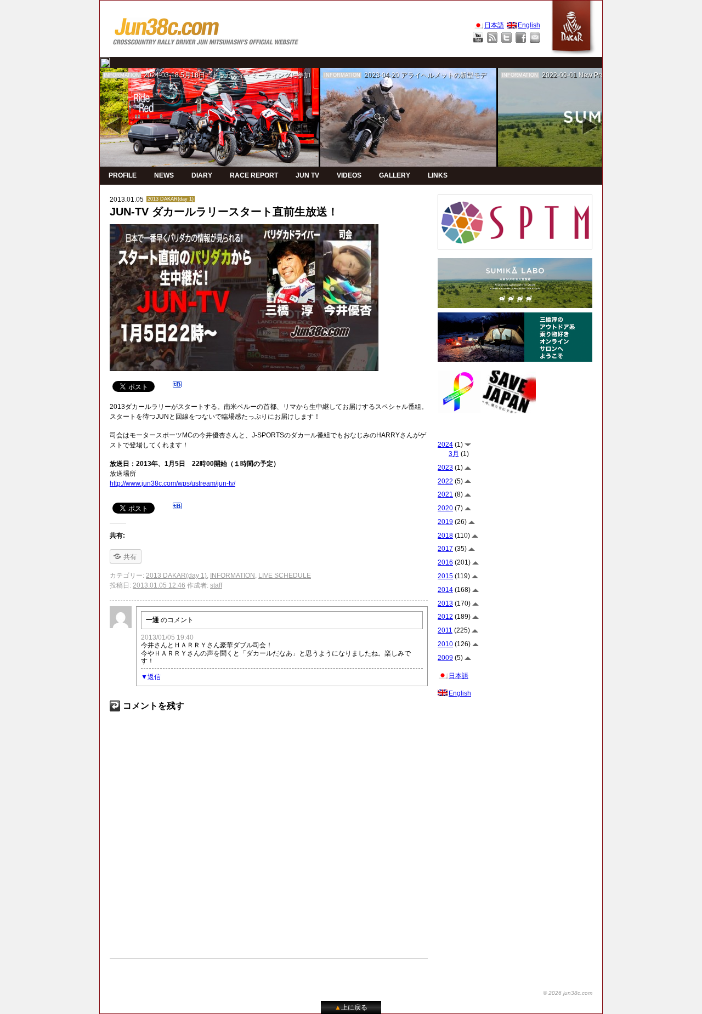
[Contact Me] (535, 37)
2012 (445, 616)
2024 (445, 444)
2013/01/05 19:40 (167, 637)
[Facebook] (521, 37)
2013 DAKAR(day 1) (171, 199)
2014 (445, 590)
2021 (445, 494)
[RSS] (492, 37)
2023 (445, 467)
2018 (445, 535)
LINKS (438, 175)
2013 (445, 603)
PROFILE (123, 175)
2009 (445, 658)
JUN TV (307, 175)
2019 (445, 522)
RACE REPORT (254, 175)
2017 (445, 548)
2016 (445, 562)
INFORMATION (122, 75)
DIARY (201, 175)
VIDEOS (349, 175)
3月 (454, 454)
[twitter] (105, 62)
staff (216, 585)
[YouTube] (478, 37)
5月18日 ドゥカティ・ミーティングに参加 (245, 75)
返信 (154, 677)
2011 (445, 630)
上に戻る (351, 1007)
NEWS (164, 175)
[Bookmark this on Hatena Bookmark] (177, 386)
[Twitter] (506, 37)
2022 (445, 481)
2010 (445, 644)
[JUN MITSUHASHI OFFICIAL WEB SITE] (206, 29)
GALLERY (394, 175)
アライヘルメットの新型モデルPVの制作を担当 (471, 75)
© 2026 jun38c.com (567, 993)
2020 (445, 508)
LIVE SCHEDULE (284, 575)
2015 (445, 576)
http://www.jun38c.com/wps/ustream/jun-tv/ (172, 483)
